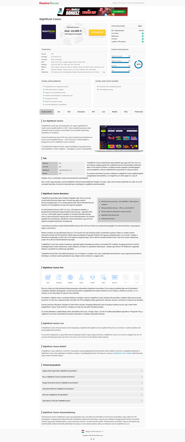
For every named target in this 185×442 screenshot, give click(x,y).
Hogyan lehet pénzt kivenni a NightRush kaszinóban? (60, 383)
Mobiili (114, 112)
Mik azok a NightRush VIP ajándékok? (55, 395)
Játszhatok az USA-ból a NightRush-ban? (56, 401)
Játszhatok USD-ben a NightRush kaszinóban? (58, 389)
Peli (93, 112)
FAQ (125, 112)
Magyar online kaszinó (119, 3)
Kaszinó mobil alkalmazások (136, 3)
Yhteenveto (139, 112)
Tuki (68, 112)
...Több (103, 72)
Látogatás (97, 32)
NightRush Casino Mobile (123, 353)
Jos (58, 112)
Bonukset (81, 112)
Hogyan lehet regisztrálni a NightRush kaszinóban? (59, 371)
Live (103, 112)
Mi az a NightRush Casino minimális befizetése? (58, 377)
